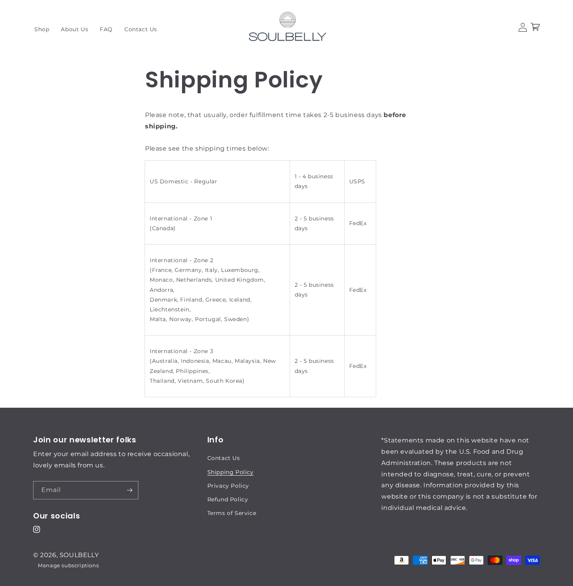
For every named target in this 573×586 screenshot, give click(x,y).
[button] (535, 27)
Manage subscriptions (68, 565)
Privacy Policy (228, 485)
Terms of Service (231, 513)
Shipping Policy (230, 472)
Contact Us (223, 458)
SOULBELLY (79, 555)
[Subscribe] (129, 490)
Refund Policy (227, 499)
